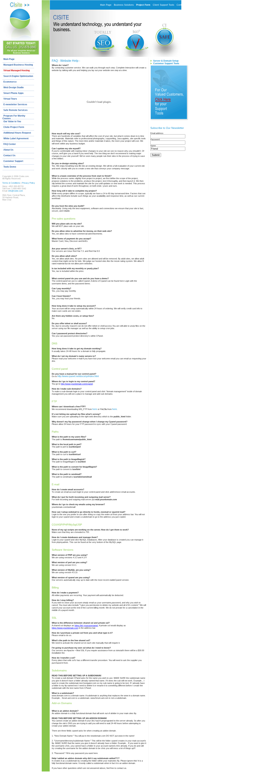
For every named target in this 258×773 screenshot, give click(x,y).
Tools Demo (9, 166)
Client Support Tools (163, 5)
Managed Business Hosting (18, 64)
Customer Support (13, 161)
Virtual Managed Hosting (16, 70)
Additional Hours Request (17, 132)
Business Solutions (124, 5)
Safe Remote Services (15, 110)
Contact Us (9, 155)
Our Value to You (12, 121)
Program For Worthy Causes (13, 116)
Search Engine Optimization (18, 76)
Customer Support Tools (166, 63)
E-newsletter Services (15, 104)
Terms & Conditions (11, 183)
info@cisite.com (15, 191)
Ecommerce (10, 81)
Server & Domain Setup (165, 61)
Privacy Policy (28, 183)
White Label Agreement (16, 138)
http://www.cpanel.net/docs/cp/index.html (78, 376)
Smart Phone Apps (13, 93)
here (94, 409)
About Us (8, 149)
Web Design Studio (13, 87)
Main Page (9, 59)
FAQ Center (9, 144)
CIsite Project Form (13, 127)
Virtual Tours (10, 98)
